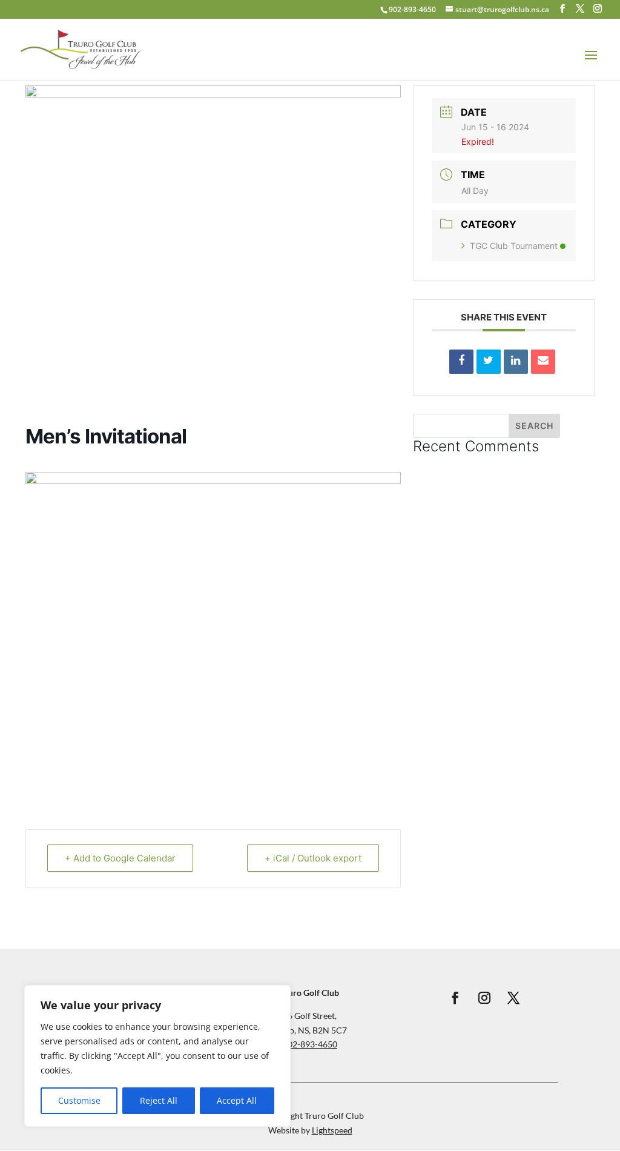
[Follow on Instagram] (484, 998)
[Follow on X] (513, 998)
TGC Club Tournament (514, 245)
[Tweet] (489, 362)
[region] (157, 1056)
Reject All (158, 1100)
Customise (79, 1100)
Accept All (237, 1100)
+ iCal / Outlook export (313, 858)
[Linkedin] (516, 362)
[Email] (543, 362)
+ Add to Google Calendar (120, 858)
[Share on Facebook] (461, 362)
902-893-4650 (412, 9)
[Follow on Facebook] (455, 998)
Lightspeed (332, 1130)
